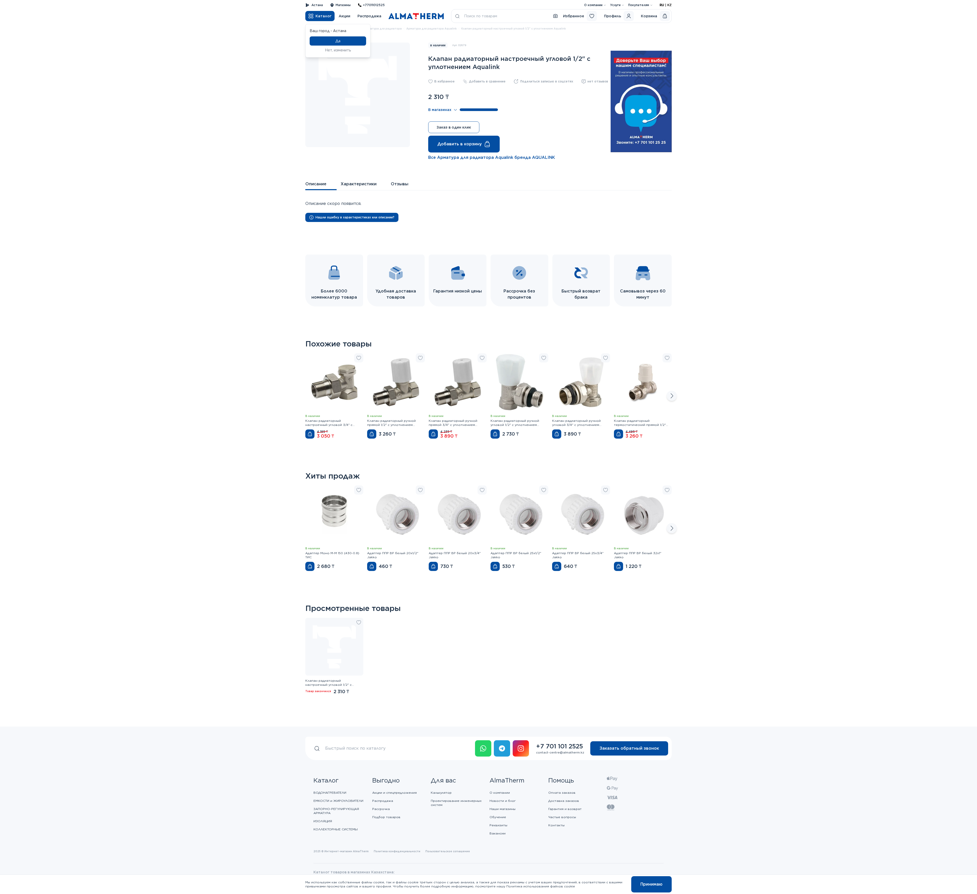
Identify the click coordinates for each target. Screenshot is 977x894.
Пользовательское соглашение (447, 851)
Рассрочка (381, 809)
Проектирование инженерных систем (456, 803)
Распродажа (369, 16)
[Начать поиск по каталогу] (457, 16)
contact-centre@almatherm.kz (560, 752)
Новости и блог (503, 801)
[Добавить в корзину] (309, 434)
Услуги (615, 5)
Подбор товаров (386, 817)
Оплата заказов (562, 792)
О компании (593, 5)
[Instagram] (521, 748)
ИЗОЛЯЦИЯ (322, 821)
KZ (669, 5)
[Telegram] (502, 748)
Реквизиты (498, 825)
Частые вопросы (562, 817)
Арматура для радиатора (383, 28)
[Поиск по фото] (555, 16)
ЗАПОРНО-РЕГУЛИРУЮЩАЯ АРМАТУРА (336, 811)
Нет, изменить (338, 50)
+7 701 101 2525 (559, 746)
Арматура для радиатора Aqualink (431, 28)
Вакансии (498, 833)
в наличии (438, 45)
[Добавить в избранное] (358, 357)
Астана (317, 5)
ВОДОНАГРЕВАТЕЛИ (329, 792)
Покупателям (638, 5)
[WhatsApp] (483, 748)
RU (662, 5)
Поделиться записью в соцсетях (546, 81)
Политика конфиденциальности (397, 851)
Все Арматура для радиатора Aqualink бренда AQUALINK (491, 157)
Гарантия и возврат (565, 809)
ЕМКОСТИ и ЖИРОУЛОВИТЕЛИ (338, 801)
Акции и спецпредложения (394, 792)
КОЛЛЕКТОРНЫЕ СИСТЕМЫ (335, 829)
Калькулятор (441, 792)
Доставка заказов (563, 801)
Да (337, 41)
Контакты (556, 825)
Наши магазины (502, 809)
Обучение (498, 817)
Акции (344, 16)
